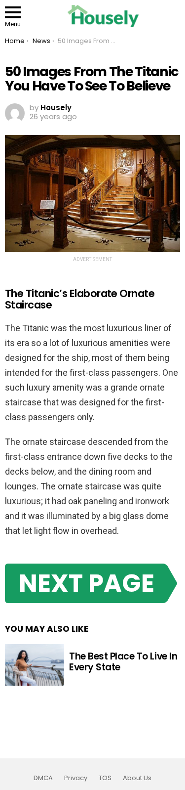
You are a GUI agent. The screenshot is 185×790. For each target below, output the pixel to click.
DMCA (43, 778)
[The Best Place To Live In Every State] (34, 665)
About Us (137, 778)
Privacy (75, 778)
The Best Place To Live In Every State (123, 661)
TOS (105, 778)
